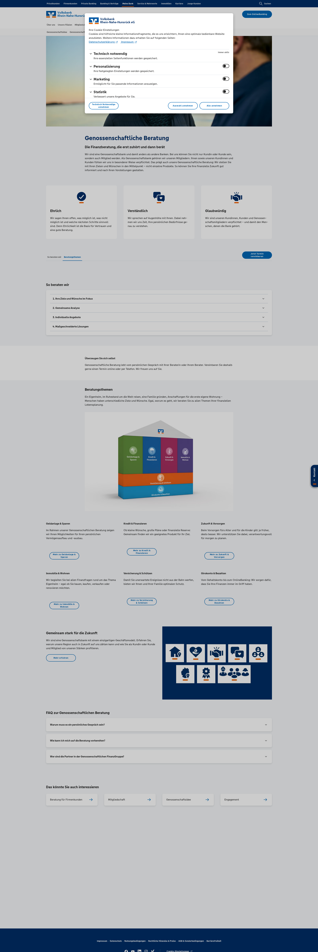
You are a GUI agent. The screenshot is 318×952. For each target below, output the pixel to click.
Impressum (127, 41)
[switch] (226, 66)
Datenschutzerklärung (102, 41)
